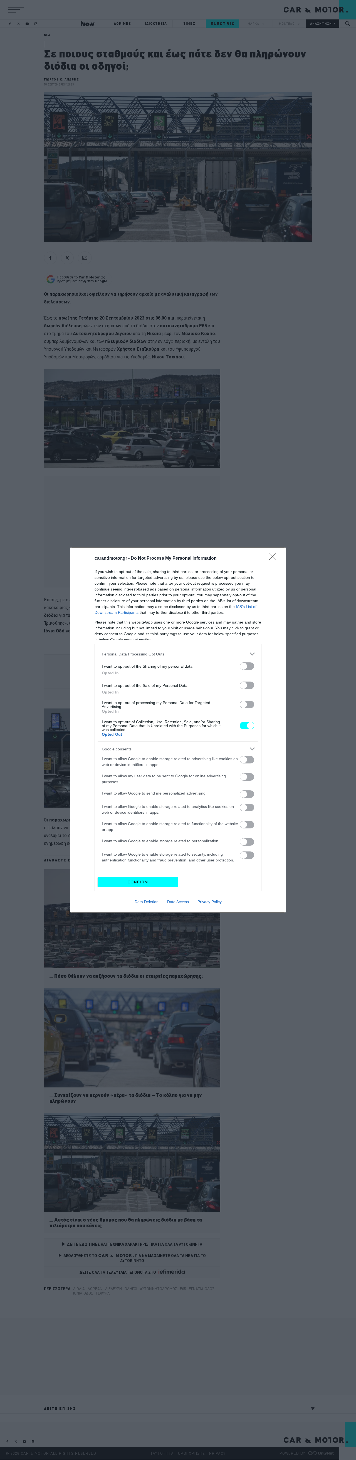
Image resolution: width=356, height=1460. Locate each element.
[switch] (247, 666)
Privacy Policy (209, 901)
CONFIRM (138, 882)
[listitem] (178, 654)
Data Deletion (147, 901)
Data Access (178, 901)
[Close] (274, 558)
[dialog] (178, 730)
